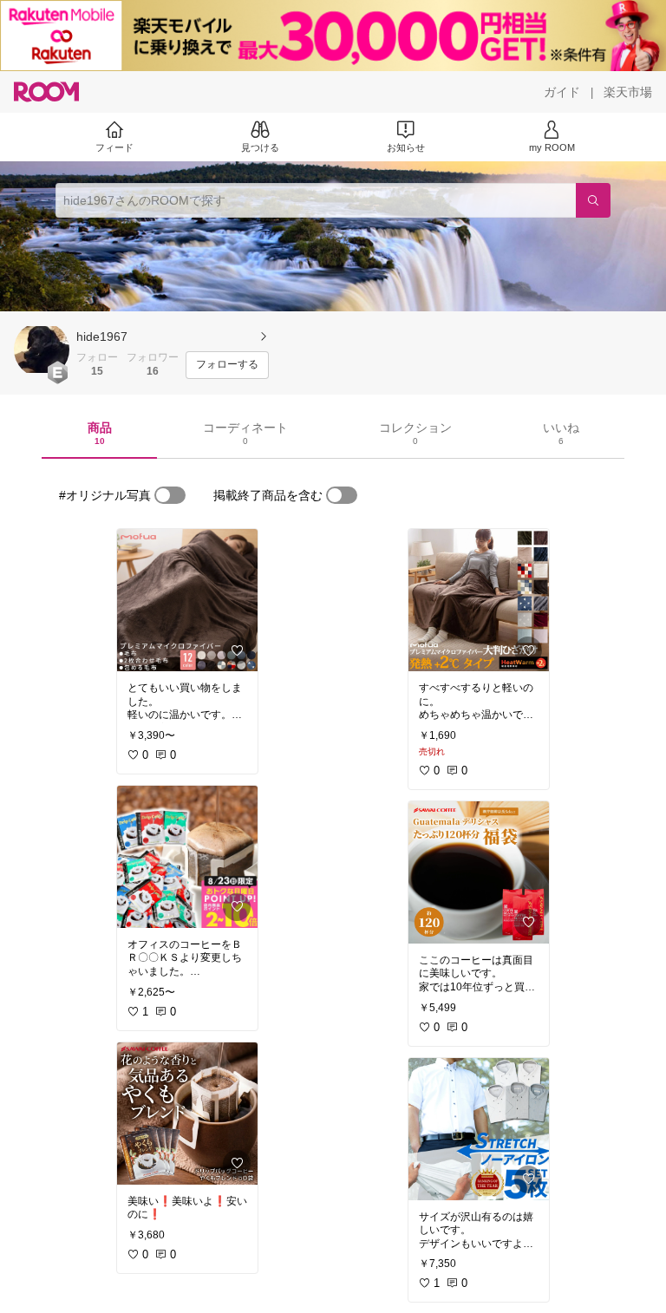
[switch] (170, 495)
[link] (187, 600)
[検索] (593, 200)
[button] (41, 349)
